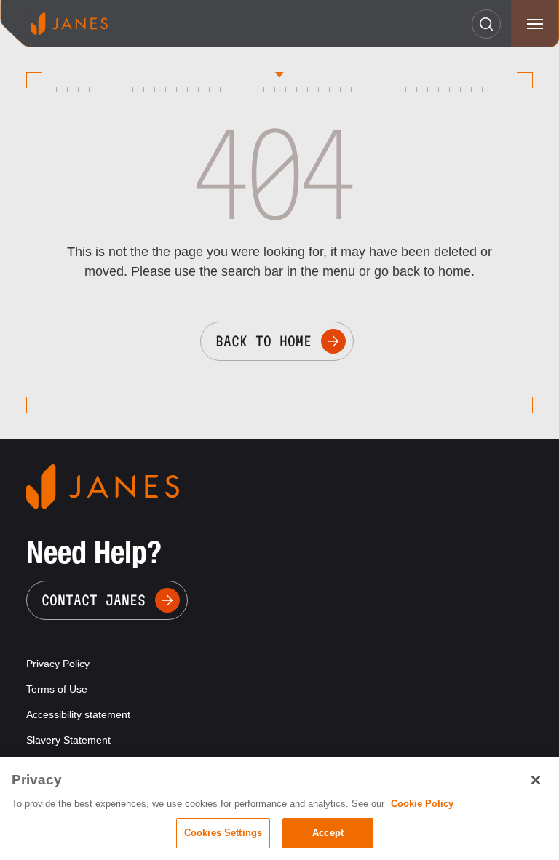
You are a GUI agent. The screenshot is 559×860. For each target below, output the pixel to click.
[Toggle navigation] (534, 23)
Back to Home (263, 341)
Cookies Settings (223, 832)
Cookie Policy (422, 803)
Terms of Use (56, 689)
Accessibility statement (78, 714)
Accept (328, 832)
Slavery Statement (68, 740)
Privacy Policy (58, 663)
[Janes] (69, 23)
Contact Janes (93, 600)
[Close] (536, 780)
